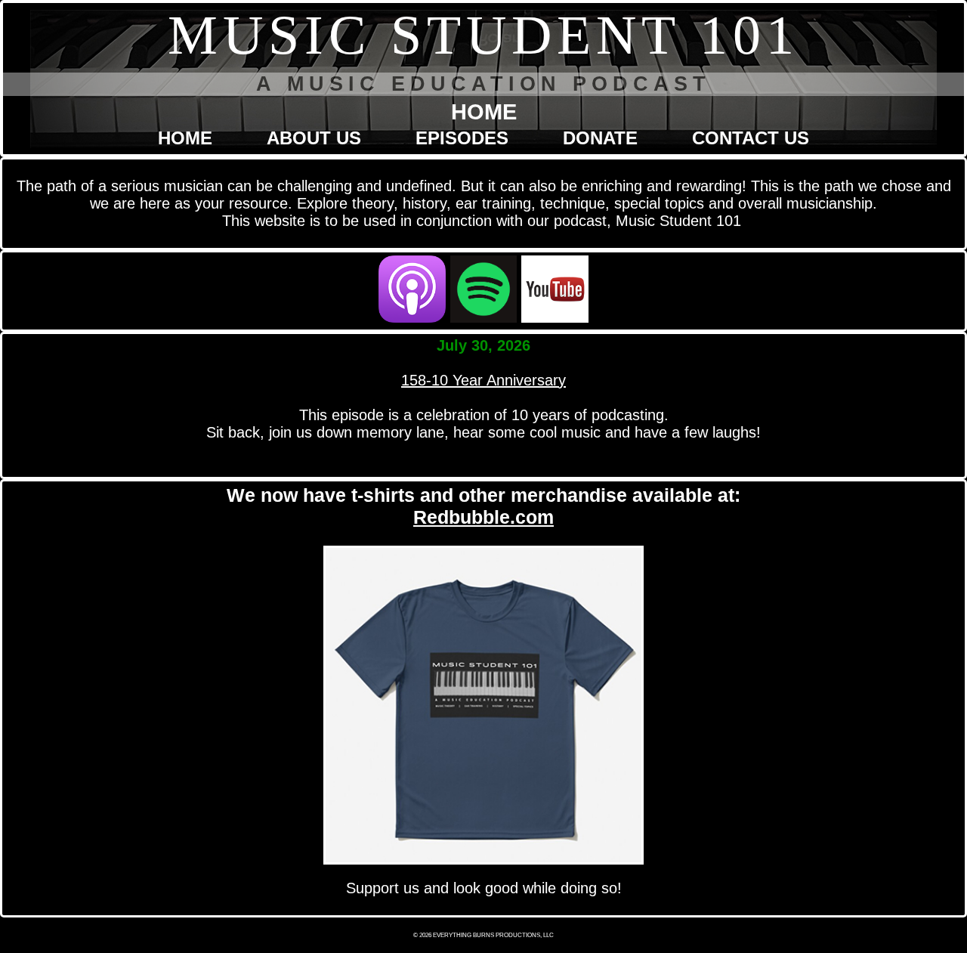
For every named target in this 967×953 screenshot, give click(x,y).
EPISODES (462, 138)
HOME (185, 138)
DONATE (600, 138)
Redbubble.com (483, 517)
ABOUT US (314, 138)
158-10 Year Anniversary (483, 380)
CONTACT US (750, 138)
